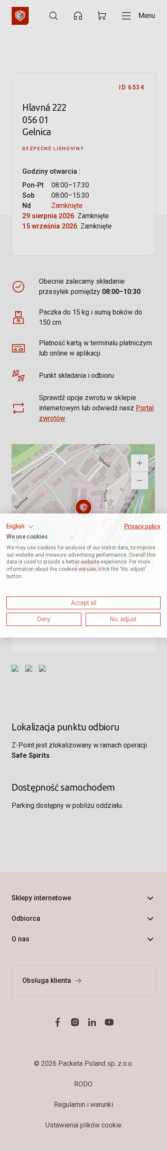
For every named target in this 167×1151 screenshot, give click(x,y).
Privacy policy (142, 526)
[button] (20, 527)
